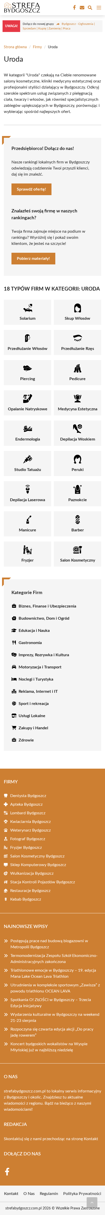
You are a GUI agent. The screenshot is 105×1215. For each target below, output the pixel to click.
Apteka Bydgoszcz (26, 804)
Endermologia (27, 439)
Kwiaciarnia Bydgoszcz (30, 822)
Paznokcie (77, 500)
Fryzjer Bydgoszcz (26, 848)
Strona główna (15, 47)
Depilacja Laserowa (27, 500)
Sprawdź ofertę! (31, 189)
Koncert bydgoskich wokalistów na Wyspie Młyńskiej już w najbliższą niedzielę (48, 1047)
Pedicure (77, 379)
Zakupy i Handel (33, 728)
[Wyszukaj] (90, 8)
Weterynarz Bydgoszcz (30, 830)
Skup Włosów (77, 318)
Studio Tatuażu (27, 470)
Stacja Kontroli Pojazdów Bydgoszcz (42, 882)
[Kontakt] (81, 7)
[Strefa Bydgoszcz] (21, 7)
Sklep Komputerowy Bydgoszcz (38, 865)
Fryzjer (27, 560)
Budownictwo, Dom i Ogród (44, 618)
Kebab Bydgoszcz (25, 899)
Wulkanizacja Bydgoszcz (32, 873)
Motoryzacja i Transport (40, 667)
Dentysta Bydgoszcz (28, 796)
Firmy (37, 47)
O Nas (29, 1194)
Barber (77, 530)
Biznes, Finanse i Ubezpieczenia (47, 606)
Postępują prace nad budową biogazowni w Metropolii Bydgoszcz (49, 944)
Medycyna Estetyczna (77, 409)
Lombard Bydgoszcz (27, 813)
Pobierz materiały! (33, 259)
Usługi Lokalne (32, 716)
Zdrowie (26, 740)
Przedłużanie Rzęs (77, 349)
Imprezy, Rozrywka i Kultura (44, 655)
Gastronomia (30, 643)
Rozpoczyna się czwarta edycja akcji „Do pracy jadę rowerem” (51, 1032)
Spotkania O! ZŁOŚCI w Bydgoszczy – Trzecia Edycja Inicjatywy (50, 1003)
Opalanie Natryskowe (27, 409)
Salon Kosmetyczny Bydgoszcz (37, 856)
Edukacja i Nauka (34, 631)
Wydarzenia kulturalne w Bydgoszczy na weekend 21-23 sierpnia (54, 1018)
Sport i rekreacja (34, 704)
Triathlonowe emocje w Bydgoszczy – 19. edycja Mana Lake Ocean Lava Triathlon (53, 973)
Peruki (78, 470)
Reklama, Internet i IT (38, 691)
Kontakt (91, 1139)
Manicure (27, 530)
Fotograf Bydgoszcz (27, 839)
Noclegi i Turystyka (36, 679)
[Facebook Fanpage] (74, 7)
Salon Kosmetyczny (77, 560)
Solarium (27, 318)
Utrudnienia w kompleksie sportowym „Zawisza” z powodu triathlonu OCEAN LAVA (55, 988)
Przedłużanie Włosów (27, 349)
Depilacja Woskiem (77, 439)
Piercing (27, 379)
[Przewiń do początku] (92, 1202)
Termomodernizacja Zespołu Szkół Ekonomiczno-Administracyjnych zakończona (54, 959)
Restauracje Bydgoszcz (30, 891)
